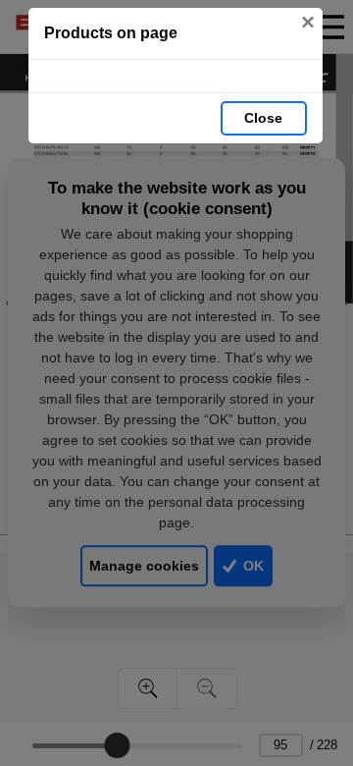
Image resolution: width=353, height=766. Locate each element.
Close (263, 118)
